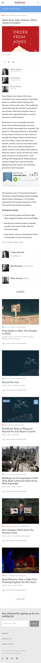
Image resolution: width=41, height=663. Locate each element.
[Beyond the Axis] (20, 363)
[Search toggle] (38, 2)
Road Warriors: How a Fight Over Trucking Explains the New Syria (19, 580)
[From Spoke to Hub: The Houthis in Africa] (20, 312)
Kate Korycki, (21, 266)
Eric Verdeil (18, 487)
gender (10, 242)
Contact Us (6, 639)
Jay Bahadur (15, 339)
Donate (5, 633)
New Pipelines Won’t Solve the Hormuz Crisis (18, 531)
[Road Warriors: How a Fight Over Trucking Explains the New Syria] (20, 560)
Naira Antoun (15, 86)
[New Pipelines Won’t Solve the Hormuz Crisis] (20, 511)
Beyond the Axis (10, 382)
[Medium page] (17, 658)
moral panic (18, 242)
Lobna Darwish (16, 69)
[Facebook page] (2, 658)
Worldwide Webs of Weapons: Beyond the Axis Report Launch (18, 430)
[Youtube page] (7, 658)
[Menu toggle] (2, 2)
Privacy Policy (7, 644)
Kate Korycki (15, 78)
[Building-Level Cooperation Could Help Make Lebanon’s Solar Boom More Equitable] (20, 459)
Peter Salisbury (21, 337)
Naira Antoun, (19, 278)
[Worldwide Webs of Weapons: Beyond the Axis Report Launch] (20, 410)
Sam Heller (18, 585)
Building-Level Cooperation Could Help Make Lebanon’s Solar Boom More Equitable (20, 481)
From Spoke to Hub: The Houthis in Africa (19, 332)
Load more (20, 599)
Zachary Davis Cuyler (22, 536)
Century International (11, 9)
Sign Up (34, 623)
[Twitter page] (12, 658)
